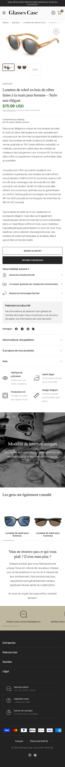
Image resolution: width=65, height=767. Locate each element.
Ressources (9, 652)
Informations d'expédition (18, 339)
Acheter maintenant (32, 260)
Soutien (7, 661)
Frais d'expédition (9, 110)
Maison (5, 23)
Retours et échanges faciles (24, 293)
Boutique (16, 23)
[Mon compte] (53, 13)
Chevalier (7, 84)
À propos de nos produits (18, 350)
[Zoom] (56, 32)
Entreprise (9, 642)
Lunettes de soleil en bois (34, 23)
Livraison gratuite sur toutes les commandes (33, 284)
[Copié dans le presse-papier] (33, 329)
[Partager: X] (22, 329)
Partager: (7, 329)
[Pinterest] (35, 755)
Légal (5, 671)
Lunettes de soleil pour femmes (17, 534)
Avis (5, 361)
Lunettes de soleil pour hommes (48, 534)
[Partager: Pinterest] (28, 329)
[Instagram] (29, 755)
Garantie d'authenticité (22, 275)
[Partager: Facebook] (16, 329)
